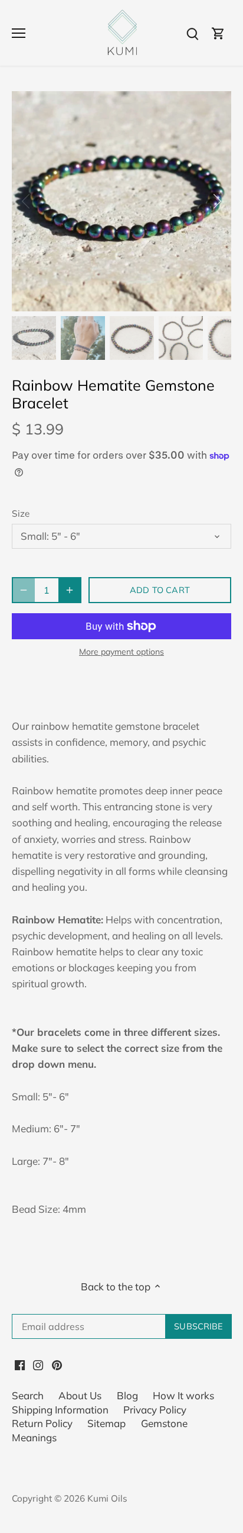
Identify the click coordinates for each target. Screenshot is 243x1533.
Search (28, 1395)
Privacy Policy (154, 1409)
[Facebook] (20, 1364)
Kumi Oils (107, 1498)
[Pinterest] (57, 1364)
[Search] (192, 33)
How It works (183, 1395)
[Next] (216, 201)
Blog (127, 1395)
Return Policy (42, 1423)
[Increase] (69, 590)
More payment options (121, 652)
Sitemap (106, 1423)
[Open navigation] (18, 33)
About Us (79, 1395)
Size (20, 513)
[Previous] (26, 201)
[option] (121, 201)
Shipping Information (60, 1409)
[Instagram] (38, 1364)
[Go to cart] (218, 33)
